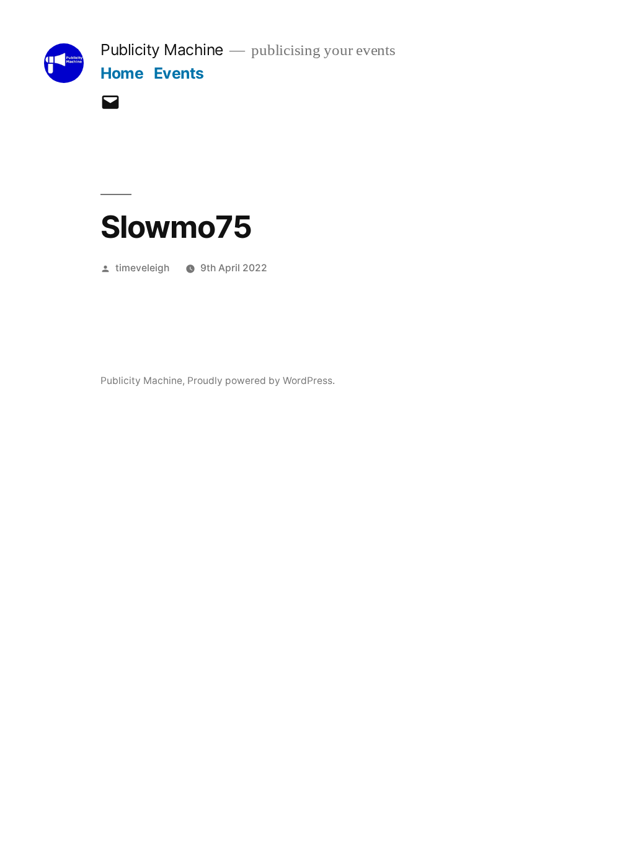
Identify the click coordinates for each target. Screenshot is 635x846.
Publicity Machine (161, 49)
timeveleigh (142, 268)
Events (179, 73)
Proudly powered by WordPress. (261, 380)
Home (121, 73)
